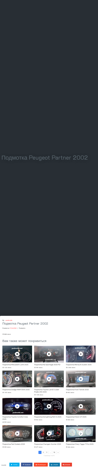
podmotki (9, 320)
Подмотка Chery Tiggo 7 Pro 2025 (80, 444)
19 (54, 452)
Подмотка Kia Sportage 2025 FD (47, 365)
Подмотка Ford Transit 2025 (77, 390)
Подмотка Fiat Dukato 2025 (13, 444)
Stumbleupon (41, 465)
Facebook (27, 465)
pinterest (67, 465)
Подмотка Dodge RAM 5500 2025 (16, 390)
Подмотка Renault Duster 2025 (78, 365)
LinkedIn (55, 465)
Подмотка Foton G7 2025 (76, 417)
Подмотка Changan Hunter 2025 (47, 444)
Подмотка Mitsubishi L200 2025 (15, 365)
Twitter (15, 465)
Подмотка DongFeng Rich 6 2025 (47, 417)
